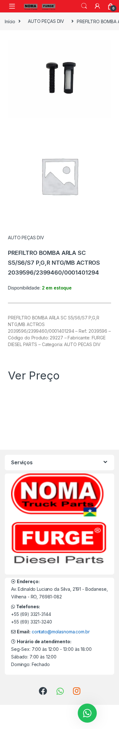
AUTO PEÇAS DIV (46, 21)
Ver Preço (34, 375)
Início (10, 21)
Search (84, 6)
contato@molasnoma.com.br (61, 631)
